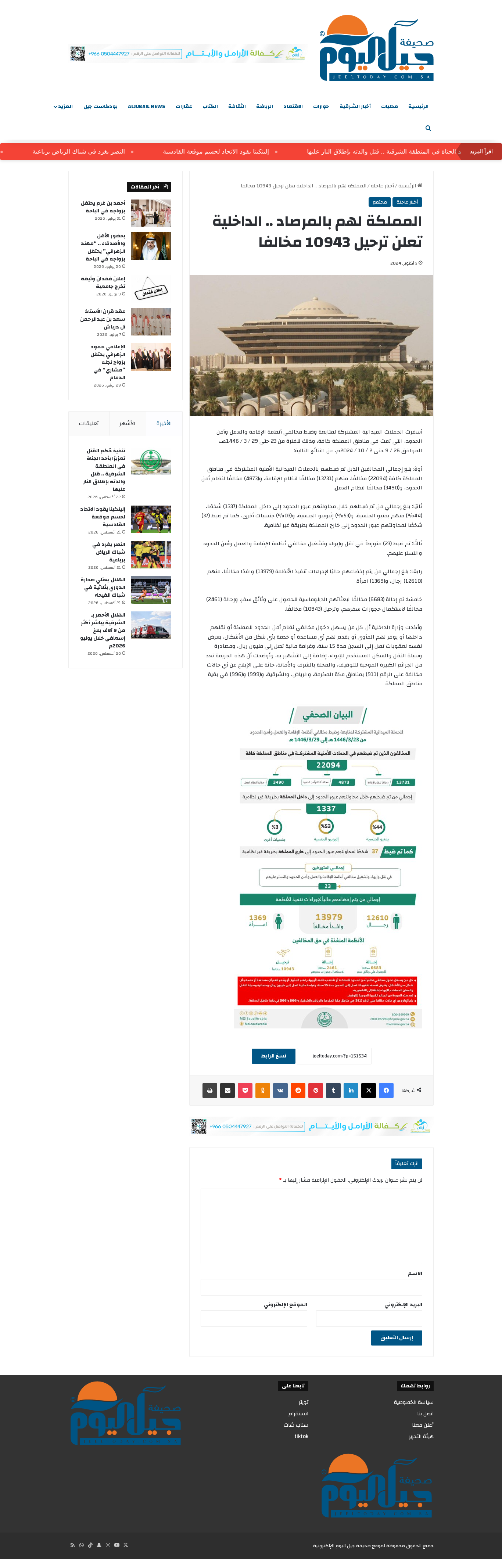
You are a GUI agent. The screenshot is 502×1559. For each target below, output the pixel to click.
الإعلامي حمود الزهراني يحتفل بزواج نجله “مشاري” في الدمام (107, 362)
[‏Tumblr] (333, 1090)
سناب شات (296, 1425)
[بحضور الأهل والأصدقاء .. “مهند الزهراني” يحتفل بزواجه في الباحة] (151, 246)
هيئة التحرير (421, 1436)
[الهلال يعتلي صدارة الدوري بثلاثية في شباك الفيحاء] (151, 590)
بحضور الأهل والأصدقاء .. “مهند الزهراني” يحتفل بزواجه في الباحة (103, 247)
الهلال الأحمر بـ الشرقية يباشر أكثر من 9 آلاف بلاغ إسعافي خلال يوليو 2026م (102, 630)
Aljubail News (146, 106)
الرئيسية (418, 106)
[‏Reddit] (298, 1090)
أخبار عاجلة (382, 186)
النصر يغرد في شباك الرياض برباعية (101, 151)
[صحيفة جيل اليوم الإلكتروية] (377, 48)
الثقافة (237, 106)
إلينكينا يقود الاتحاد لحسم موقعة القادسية (238, 151)
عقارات (184, 106)
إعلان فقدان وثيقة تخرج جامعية (103, 282)
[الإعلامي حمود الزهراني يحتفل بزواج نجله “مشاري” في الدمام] (151, 357)
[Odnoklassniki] (262, 1090)
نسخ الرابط (273, 1056)
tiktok (301, 1436)
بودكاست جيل (100, 106)
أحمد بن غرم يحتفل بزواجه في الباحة (103, 207)
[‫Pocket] (245, 1090)
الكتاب (210, 106)
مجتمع (380, 202)
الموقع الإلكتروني (285, 1305)
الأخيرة (164, 423)
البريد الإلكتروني (403, 1305)
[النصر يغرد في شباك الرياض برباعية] (151, 554)
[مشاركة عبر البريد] (227, 1090)
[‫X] (368, 1090)
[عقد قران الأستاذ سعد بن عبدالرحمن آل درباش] (151, 321)
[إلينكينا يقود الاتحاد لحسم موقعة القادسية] (151, 519)
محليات (389, 106)
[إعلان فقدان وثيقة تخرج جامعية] (151, 289)
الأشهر (127, 423)
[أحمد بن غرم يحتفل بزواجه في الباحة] (151, 213)
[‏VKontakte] (280, 1090)
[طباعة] (209, 1090)
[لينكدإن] (351, 1090)
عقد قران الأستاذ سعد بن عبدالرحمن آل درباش (102, 319)
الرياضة (264, 106)
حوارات (321, 106)
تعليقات (89, 423)
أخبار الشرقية (355, 106)
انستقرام (298, 1414)
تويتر (303, 1402)
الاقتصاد (293, 106)
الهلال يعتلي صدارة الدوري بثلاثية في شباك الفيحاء (102, 587)
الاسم (415, 1273)
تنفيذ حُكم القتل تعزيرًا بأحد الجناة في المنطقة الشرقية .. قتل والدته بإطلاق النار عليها (104, 470)
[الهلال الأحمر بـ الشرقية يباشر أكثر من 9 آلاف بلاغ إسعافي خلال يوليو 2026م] (151, 625)
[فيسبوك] (386, 1090)
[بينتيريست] (315, 1090)
